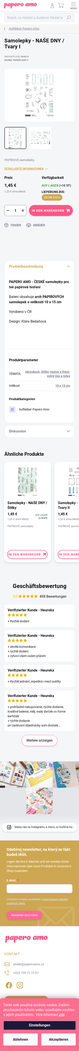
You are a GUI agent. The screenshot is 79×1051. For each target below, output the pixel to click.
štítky (44, 372)
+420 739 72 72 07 (26, 973)
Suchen (69, 17)
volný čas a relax (58, 376)
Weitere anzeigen (39, 740)
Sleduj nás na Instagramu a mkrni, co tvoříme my (43, 827)
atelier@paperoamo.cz (28, 964)
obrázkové (32, 372)
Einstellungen (39, 1025)
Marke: (16, 60)
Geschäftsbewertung (39, 586)
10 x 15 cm (62, 385)
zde (62, 1015)
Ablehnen (20, 1039)
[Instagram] (19, 984)
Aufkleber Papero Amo (34, 409)
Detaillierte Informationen (23, 168)
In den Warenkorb (48, 210)
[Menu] (73, 5)
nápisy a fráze (59, 372)
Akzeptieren (58, 1039)
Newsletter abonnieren (24, 915)
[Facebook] (8, 984)
